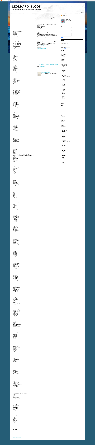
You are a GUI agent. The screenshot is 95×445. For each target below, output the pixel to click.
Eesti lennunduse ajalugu (16, 92)
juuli (63, 59)
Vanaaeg (14, 409)
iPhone (14, 172)
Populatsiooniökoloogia (16, 311)
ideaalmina (14, 152)
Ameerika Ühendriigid (16, 53)
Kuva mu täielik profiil (68, 20)
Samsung (14, 335)
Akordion (14, 48)
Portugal (14, 312)
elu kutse (14, 96)
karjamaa (14, 190)
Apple (14, 58)
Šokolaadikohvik (15, 359)
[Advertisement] (47, 56)
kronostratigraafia (15, 216)
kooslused (14, 208)
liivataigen (14, 232)
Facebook (14, 117)
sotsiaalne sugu (15, 348)
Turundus (14, 387)
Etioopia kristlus (15, 112)
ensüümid (14, 105)
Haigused (14, 140)
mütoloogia (14, 278)
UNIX (13, 396)
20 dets (64, 85)
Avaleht (47, 64)
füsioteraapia (15, 127)
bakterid (14, 69)
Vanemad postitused (54, 64)
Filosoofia (14, 119)
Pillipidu (14, 300)
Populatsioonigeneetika (16, 310)
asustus (14, 65)
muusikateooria (43, 48)
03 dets (64, 132)
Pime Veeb (14, 301)
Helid (13, 142)
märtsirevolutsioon (15, 277)
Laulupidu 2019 (15, 227)
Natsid (14, 279)
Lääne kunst (14, 243)
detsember (64, 65)
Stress (14, 350)
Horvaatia (14, 149)
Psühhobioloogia (15, 316)
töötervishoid (15, 392)
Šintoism (14, 358)
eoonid (14, 106)
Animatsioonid (15, 56)
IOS (13, 170)
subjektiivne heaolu (15, 351)
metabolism (14, 255)
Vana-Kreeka (15, 407)
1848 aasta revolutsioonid (16, 31)
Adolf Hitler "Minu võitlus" (16, 44)
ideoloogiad (14, 153)
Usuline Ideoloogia (15, 397)
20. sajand (14, 32)
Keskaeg (14, 193)
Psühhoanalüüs (15, 315)
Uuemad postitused (40, 64)
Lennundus (14, 228)
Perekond (14, 298)
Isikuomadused (15, 178)
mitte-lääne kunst (15, 262)
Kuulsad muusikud (15, 222)
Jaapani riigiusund (15, 184)
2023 (62, 96)
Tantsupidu (14, 369)
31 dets (64, 90)
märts (63, 55)
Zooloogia (14, 361)
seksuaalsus (15, 337)
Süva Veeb (14, 356)
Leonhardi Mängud (15, 230)
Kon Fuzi (14, 203)
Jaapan (14, 181)
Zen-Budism (14, 360)
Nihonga (14, 281)
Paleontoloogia (15, 291)
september (64, 61)
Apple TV (14, 59)
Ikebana (14, 157)
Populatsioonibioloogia (16, 309)
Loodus (14, 238)
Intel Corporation (15, 167)
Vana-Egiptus (15, 406)
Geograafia (14, 130)
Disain (14, 82)
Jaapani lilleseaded (15, 183)
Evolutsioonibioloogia (16, 116)
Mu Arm (14, 265)
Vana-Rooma (15, 408)
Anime (14, 57)
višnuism (14, 416)
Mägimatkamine (15, 275)
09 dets (64, 137)
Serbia (14, 338)
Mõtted (14, 274)
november (63, 64)
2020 (62, 92)
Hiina (13, 143)
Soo (13, 344)
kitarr (13, 196)
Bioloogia (14, 72)
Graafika (14, 138)
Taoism (14, 370)
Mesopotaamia (15, 254)
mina (13, 261)
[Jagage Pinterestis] (40, 47)
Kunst (14, 218)
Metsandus (14, 257)
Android (14, 55)
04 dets (64, 69)
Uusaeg (14, 399)
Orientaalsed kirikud (16, 287)
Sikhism (14, 340)
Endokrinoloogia (15, 102)
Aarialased (14, 34)
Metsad (14, 256)
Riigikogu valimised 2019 (16, 328)
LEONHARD (68, 19)
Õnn (13, 419)
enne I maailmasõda (16, 104)
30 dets (64, 89)
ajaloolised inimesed (16, 46)
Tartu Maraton (15, 371)
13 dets (64, 79)
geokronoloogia (15, 131)
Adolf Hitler (14, 42)
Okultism (14, 285)
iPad (13, 171)
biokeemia (14, 71)
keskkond (14, 194)
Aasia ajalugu (15, 36)
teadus (14, 372)
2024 (62, 97)
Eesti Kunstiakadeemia (16, 90)
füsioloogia (14, 126)
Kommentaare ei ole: (51, 45)
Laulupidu (14, 226)
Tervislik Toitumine (15, 380)
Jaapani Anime (15, 182)
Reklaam (14, 323)
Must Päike (14, 268)
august (63, 60)
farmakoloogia (15, 118)
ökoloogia (14, 423)
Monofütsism (15, 264)
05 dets (64, 70)
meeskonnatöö (15, 253)
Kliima (14, 198)
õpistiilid (14, 422)
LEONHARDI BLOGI (26, 6)
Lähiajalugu (14, 242)
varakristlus (14, 410)
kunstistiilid (14, 221)
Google (14, 136)
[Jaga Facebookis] (39, 47)
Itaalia (14, 180)
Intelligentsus (15, 168)
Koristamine (14, 210)
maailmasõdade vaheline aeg (17, 245)
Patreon (14, 297)
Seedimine (14, 336)
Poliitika (14, 304)
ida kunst (14, 150)
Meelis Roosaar (15, 252)
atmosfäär (14, 66)
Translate (67, 48)
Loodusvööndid (15, 240)
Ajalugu (14, 47)
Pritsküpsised (15, 314)
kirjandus (14, 195)
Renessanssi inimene (16, 326)
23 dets (64, 151)
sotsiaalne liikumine (16, 347)
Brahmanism (15, 78)
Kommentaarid (64, 43)
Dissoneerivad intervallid (42, 22)
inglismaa (14, 162)
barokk (14, 70)
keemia (14, 192)
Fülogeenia (14, 124)
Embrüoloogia (15, 101)
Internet (14, 169)
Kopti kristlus (15, 209)
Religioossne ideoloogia (16, 324)
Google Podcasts (15, 137)
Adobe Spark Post (15, 41)
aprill (63, 56)
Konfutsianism (15, 205)
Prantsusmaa (15, 313)
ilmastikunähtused (15, 158)
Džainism (14, 83)
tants (13, 368)
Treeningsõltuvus (15, 385)
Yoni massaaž (15, 428)
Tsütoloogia (14, 386)
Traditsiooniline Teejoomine (17, 384)
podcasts (14, 302)
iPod (13, 173)
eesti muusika (15, 93)
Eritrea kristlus (15, 107)
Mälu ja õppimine (15, 276)
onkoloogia (14, 286)
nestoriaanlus (15, 280)
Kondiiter (14, 204)
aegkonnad (14, 45)
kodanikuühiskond (15, 202)
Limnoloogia (14, 233)
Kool (13, 207)
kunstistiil (14, 220)
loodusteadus (15, 239)
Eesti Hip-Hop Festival (16, 89)
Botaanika (14, 77)
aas (13, 35)
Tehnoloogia (14, 374)
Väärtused (14, 418)
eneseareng (14, 103)
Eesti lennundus (15, 91)
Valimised (14, 404)
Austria (14, 67)
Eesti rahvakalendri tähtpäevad (45, 72)
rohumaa (14, 333)
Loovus (14, 241)
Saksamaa (14, 334)
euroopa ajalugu (15, 115)
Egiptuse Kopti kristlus (16, 95)
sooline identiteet (15, 345)
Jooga (14, 185)
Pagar (14, 288)
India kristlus (15, 160)
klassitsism (14, 197)
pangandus (14, 292)
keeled (14, 191)
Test (13, 381)
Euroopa (14, 114)
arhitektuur (14, 60)
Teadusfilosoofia (15, 373)
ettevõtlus (14, 113)
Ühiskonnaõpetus (15, 427)
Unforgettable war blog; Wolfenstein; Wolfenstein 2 (20, 393)
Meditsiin (14, 250)
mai (63, 122)
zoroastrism (14, 362)
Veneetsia (14, 411)
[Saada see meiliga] (37, 47)
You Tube (14, 429)
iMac (13, 159)
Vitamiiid (14, 417)
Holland (14, 148)
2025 (62, 98)
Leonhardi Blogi (15, 229)
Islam (13, 179)
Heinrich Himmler (15, 141)
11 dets (64, 75)
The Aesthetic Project (16, 382)
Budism (14, 79)
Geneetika (14, 129)
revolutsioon (14, 327)
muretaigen (14, 267)
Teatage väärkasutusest (17, 437)
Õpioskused (14, 421)
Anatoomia (14, 54)
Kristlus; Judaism (15, 214)
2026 (62, 164)
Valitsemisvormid (15, 405)
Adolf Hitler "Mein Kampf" (16, 43)
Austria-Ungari (15, 68)
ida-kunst (14, 151)
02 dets (64, 66)
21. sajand (14, 33)
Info (13, 161)
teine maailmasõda (15, 375)
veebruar (63, 54)
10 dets (64, 74)
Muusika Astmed (39, 69)
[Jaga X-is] (38, 47)
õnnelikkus (14, 420)
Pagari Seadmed (15, 289)
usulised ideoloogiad (16, 398)
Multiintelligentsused (16, 266)
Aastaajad (14, 37)
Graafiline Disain (15, 139)
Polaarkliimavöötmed (16, 303)
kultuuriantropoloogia (16, 217)
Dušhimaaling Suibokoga (16, 84)
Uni (13, 395)
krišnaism (14, 215)
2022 (62, 159)
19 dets (64, 84)
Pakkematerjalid (15, 290)
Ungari (14, 394)
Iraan (13, 174)
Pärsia (14, 321)
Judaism (14, 186)
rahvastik (14, 322)
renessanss (14, 325)
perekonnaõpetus (15, 299)
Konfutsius (14, 206)
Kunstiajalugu (15, 219)
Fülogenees (14, 125)
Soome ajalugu (15, 346)
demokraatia (14, 81)
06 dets (64, 71)
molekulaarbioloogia (16, 263)
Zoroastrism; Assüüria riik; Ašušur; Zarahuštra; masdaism (21, 363)
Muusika (39, 48)
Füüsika (14, 128)
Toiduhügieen (15, 383)
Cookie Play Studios (16, 80)
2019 (62, 116)
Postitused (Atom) (42, 66)
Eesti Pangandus (15, 94)
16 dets (64, 80)
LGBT (14, 231)
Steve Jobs (14, 349)
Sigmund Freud (15, 339)
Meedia (14, 251)
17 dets (64, 81)
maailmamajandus (15, 244)
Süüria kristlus (15, 357)
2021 (62, 93)
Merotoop (38, 16)
